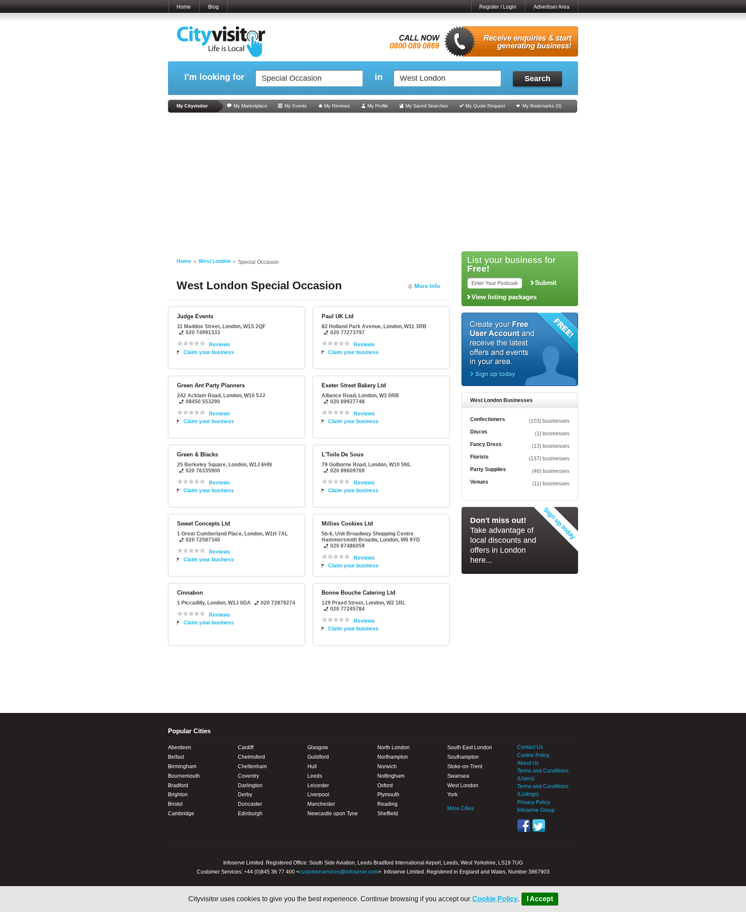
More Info (427, 286)
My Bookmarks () (542, 105)
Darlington (250, 785)
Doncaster (250, 804)
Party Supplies (488, 469)
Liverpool (318, 795)
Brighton (178, 795)
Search (537, 78)
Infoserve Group (536, 810)
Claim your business (208, 352)
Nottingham (391, 776)
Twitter (538, 825)
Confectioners (487, 419)
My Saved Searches (426, 105)
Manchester (321, 804)
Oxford (385, 785)
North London (393, 747)
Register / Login (497, 7)
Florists (479, 456)
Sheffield (387, 814)
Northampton (392, 757)
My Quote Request (485, 105)
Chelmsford (251, 757)
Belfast (176, 757)
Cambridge (181, 814)
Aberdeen (179, 747)
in (378, 77)
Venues (479, 481)
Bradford (178, 785)
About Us (528, 763)
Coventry (248, 776)
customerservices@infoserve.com (338, 872)
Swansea (458, 776)
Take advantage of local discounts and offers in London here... (503, 540)
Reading (387, 804)
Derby (245, 795)
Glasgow (317, 747)
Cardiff (245, 747)
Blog (213, 7)
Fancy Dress (486, 444)
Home (184, 7)
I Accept (540, 898)
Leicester (318, 785)
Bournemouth (184, 776)
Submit (545, 282)
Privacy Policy (533, 802)
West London (215, 261)
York (452, 795)
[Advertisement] (373, 182)
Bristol (175, 804)
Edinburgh (250, 814)
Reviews (219, 345)
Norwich (387, 766)
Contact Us (530, 747)
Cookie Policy (495, 898)
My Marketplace (250, 105)
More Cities (460, 808)
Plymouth (388, 795)
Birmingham (182, 766)
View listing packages (504, 297)
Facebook (523, 825)
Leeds (314, 776)
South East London (469, 747)
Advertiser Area (551, 7)
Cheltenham (252, 766)
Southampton (463, 757)
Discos (478, 431)
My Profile (377, 105)
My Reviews (337, 105)
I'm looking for (214, 77)
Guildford (318, 757)
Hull (312, 766)
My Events (295, 105)
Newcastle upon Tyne (332, 814)
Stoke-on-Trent (464, 766)
